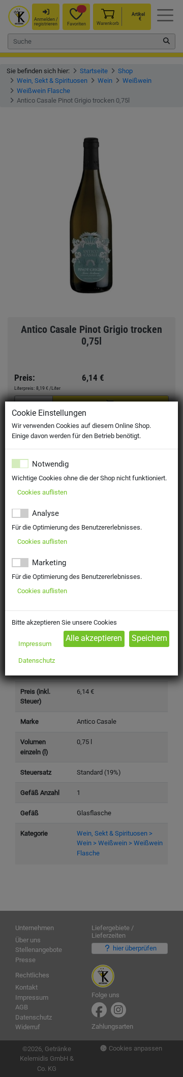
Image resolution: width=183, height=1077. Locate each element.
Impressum (34, 644)
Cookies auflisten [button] (42, 492)
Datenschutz (36, 660)
